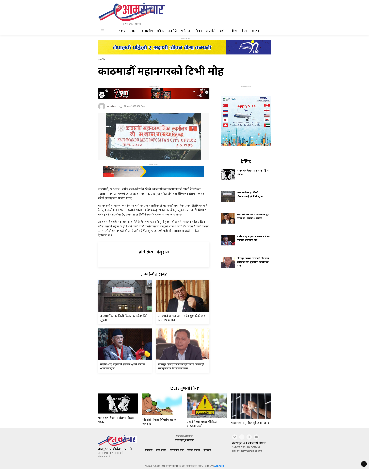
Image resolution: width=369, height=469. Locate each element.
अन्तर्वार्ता (210, 30)
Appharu (219, 465)
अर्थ (222, 30)
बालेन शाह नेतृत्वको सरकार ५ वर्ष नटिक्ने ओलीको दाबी (253, 238)
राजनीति (172, 30)
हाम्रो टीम (149, 450)
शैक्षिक (160, 30)
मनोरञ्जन (186, 30)
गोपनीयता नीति (177, 450)
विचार (199, 30)
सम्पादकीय (147, 30)
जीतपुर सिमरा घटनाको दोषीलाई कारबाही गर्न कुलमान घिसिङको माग (181, 366)
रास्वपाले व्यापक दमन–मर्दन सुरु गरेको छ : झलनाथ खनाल (253, 216)
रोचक (244, 30)
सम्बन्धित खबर (154, 274)
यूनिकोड (207, 450)
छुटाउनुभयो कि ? (184, 388)
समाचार (133, 30)
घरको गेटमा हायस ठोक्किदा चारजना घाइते (202, 424)
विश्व (234, 30)
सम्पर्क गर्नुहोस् (193, 450)
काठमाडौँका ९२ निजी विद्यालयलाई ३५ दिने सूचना (250, 194)
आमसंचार (112, 106)
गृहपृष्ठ (122, 30)
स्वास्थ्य (255, 30)
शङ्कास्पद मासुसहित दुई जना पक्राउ (250, 423)
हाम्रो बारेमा (161, 450)
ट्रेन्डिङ (246, 161)
